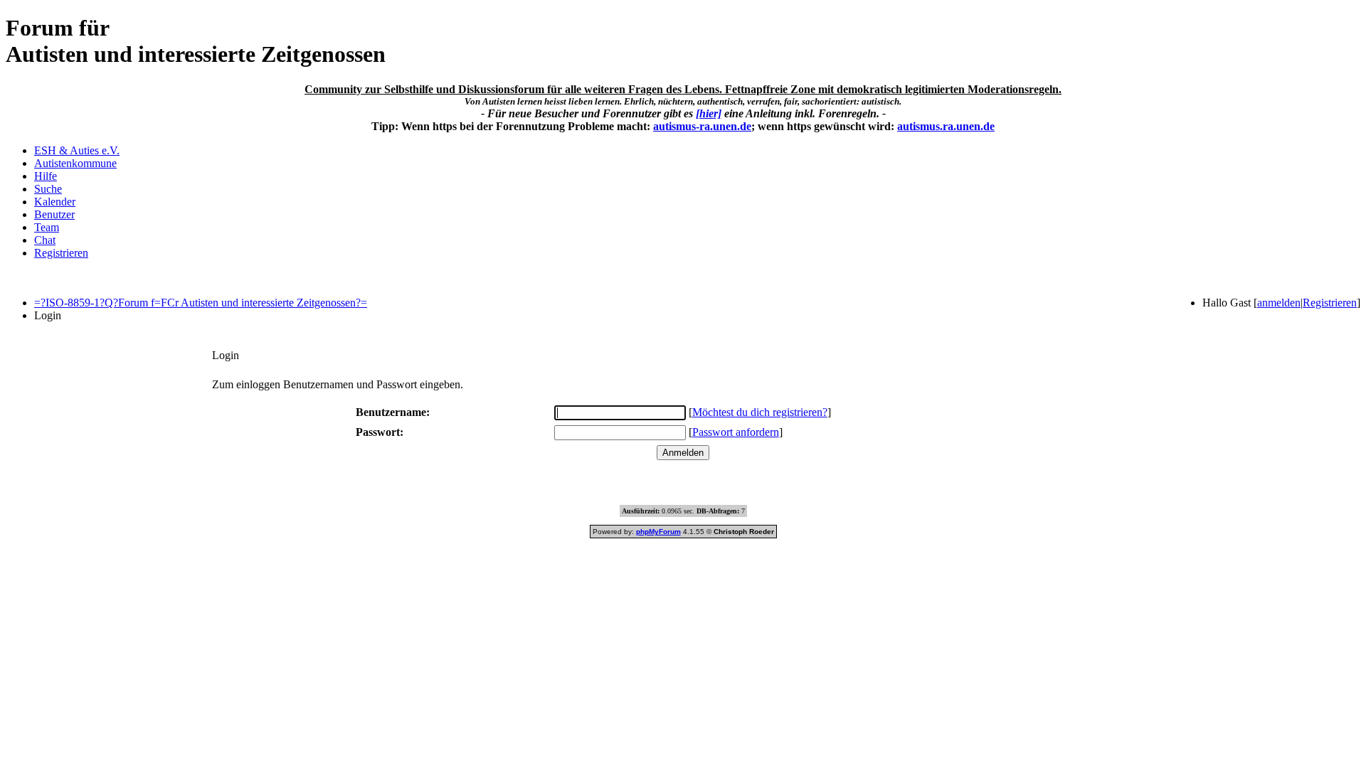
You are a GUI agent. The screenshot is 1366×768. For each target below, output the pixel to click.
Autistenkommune (75, 163)
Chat (44, 240)
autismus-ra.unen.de (702, 126)
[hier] (708, 113)
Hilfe (45, 176)
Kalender (54, 202)
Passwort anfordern (735, 432)
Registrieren (61, 253)
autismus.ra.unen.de (946, 126)
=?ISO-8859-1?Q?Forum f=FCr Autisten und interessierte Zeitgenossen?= (200, 303)
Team (46, 227)
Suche (48, 189)
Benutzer (54, 214)
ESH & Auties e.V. (77, 150)
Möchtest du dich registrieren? (759, 412)
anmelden (1279, 303)
